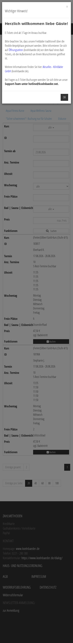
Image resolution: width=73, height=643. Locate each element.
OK (64, 97)
